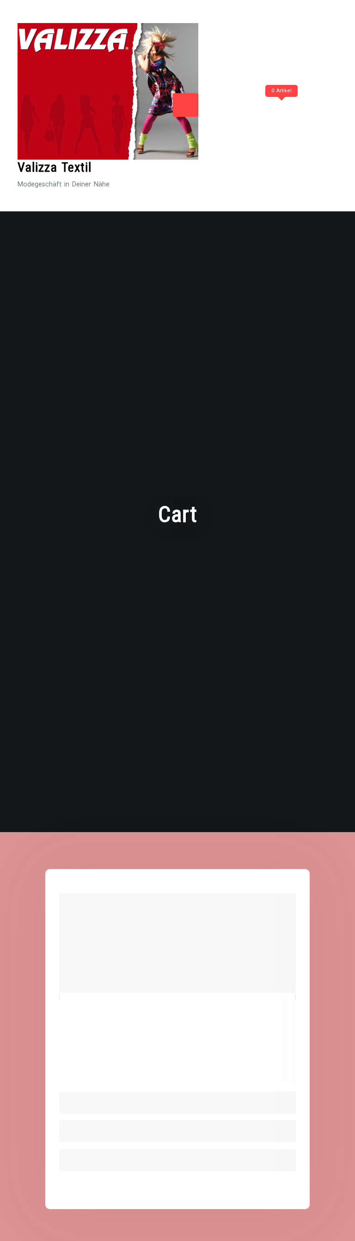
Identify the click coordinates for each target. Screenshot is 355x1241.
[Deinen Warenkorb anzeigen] (280, 109)
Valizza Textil (55, 167)
